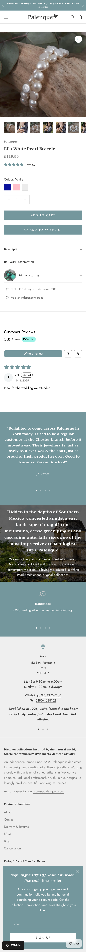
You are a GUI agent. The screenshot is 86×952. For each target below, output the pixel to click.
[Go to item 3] (35, 127)
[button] (14, 164)
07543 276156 (51, 695)
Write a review (33, 353)
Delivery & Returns (16, 826)
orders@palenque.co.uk (48, 791)
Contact (9, 819)
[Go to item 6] (73, 127)
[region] (43, 605)
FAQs (7, 834)
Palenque (11, 141)
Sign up (43, 938)
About (8, 812)
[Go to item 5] (60, 127)
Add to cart (43, 215)
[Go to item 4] (48, 127)
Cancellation (12, 848)
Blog (7, 841)
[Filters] (68, 353)
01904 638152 (46, 700)
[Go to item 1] (9, 127)
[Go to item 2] (22, 127)
